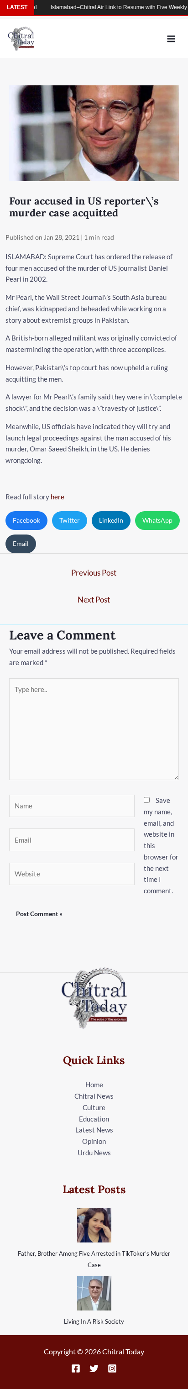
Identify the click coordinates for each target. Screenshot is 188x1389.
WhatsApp (157, 520)
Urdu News (94, 1152)
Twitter (69, 520)
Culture (94, 1107)
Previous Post (93, 572)
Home (94, 1084)
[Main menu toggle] (171, 38)
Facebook (26, 520)
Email (21, 543)
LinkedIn (111, 520)
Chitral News (94, 1096)
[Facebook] (75, 1368)
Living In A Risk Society (94, 1321)
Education (94, 1119)
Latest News (94, 1130)
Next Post (94, 599)
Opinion (94, 1141)
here (57, 497)
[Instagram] (112, 1368)
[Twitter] (94, 1368)
